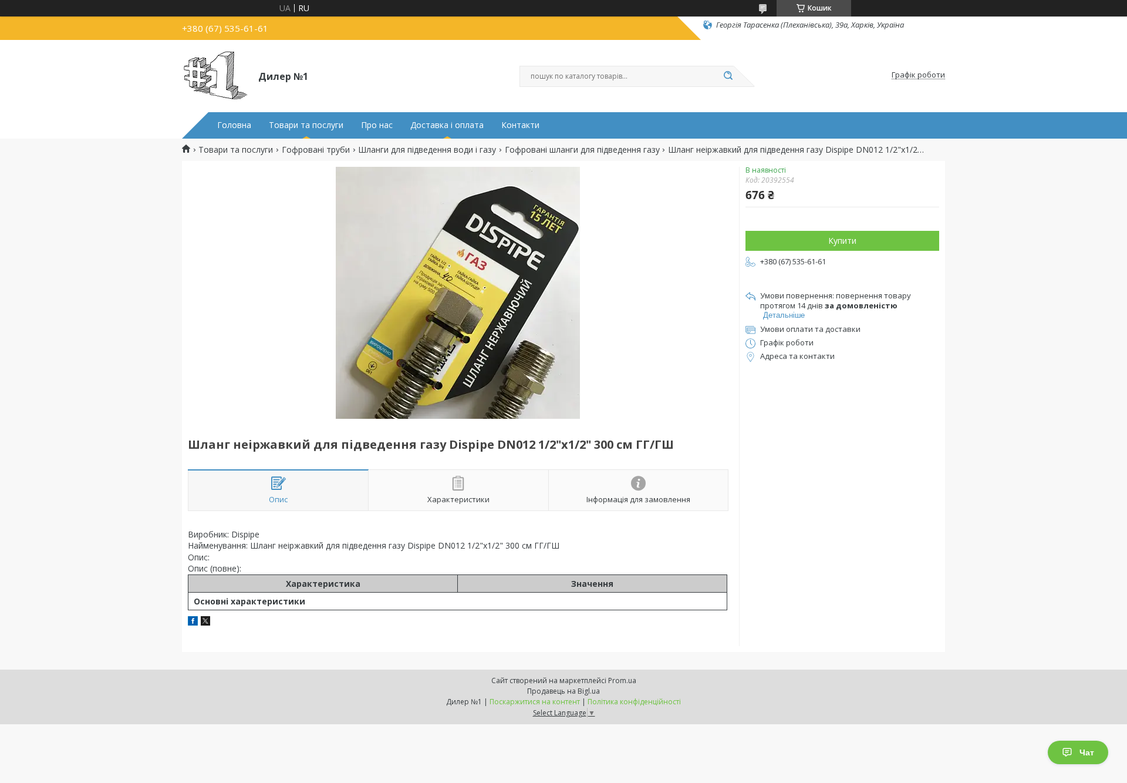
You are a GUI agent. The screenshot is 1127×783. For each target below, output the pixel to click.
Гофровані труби (316, 149)
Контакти (520, 125)
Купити (842, 240)
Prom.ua (622, 680)
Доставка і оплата (447, 125)
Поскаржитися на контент (535, 702)
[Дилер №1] (215, 75)
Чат (1086, 752)
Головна (234, 125)
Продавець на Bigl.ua (563, 691)
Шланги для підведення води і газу (427, 149)
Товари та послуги (306, 125)
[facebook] (193, 622)
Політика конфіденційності (634, 702)
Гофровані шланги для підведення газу (582, 149)
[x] (205, 622)
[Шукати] (728, 76)
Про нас (377, 125)
